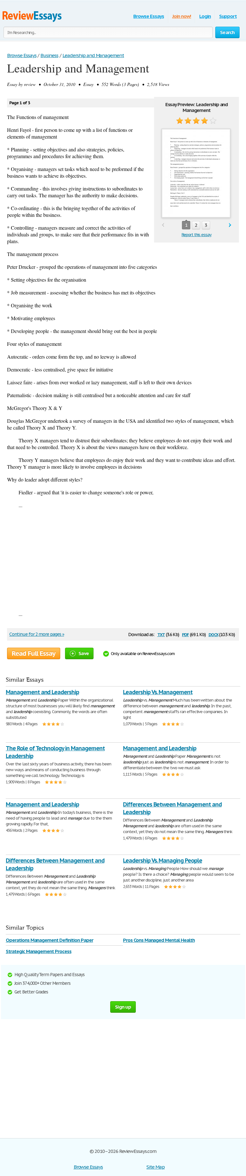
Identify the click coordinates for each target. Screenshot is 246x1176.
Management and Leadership (42, 692)
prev (162, 225)
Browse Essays (148, 16)
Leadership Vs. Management (158, 692)
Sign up (123, 1007)
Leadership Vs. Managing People (162, 860)
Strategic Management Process (38, 951)
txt (161, 634)
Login (205, 16)
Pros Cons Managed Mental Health (159, 940)
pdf (185, 634)
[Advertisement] (123, 559)
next (230, 225)
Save (83, 653)
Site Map (155, 1167)
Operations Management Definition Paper (49, 940)
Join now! (181, 16)
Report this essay (196, 234)
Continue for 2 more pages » (36, 634)
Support (228, 16)
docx (213, 634)
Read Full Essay (33, 653)
